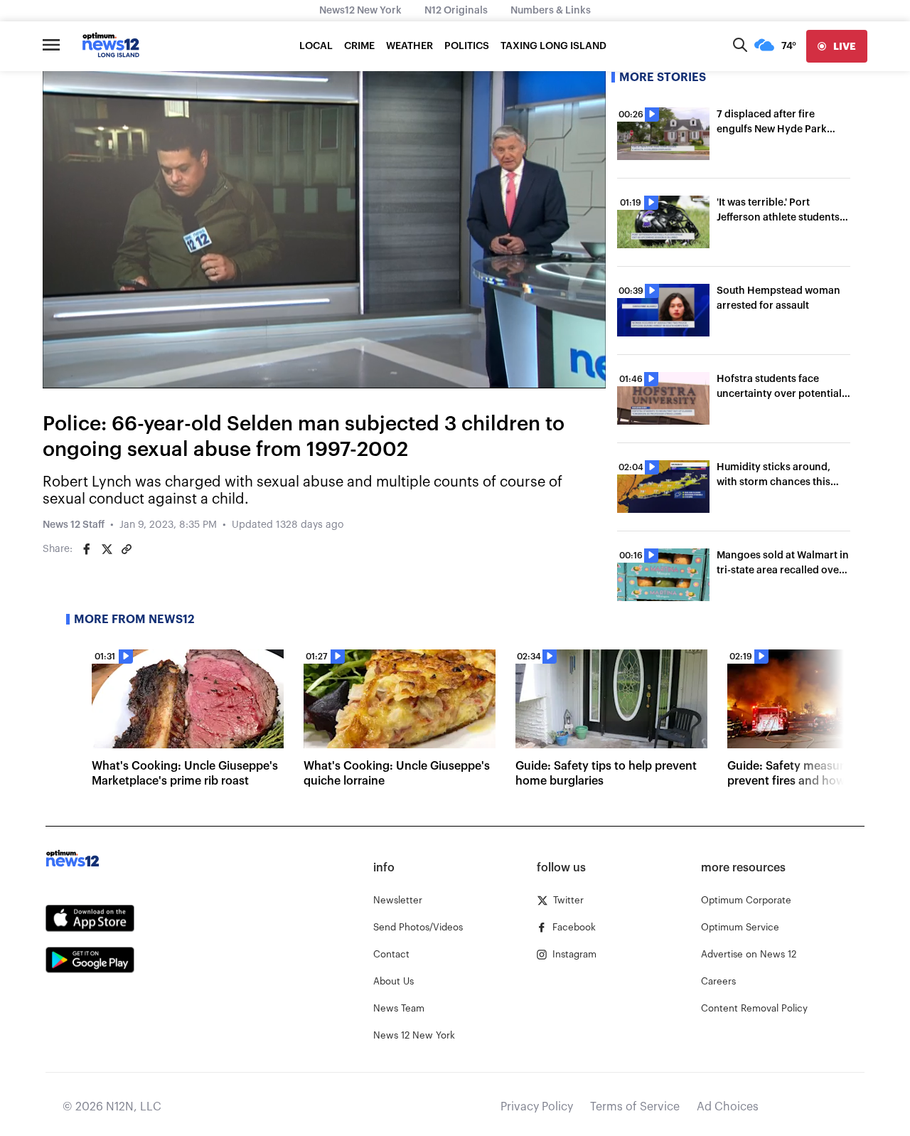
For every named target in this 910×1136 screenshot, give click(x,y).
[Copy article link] (126, 549)
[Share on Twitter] (106, 549)
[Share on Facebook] (86, 549)
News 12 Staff (74, 525)
